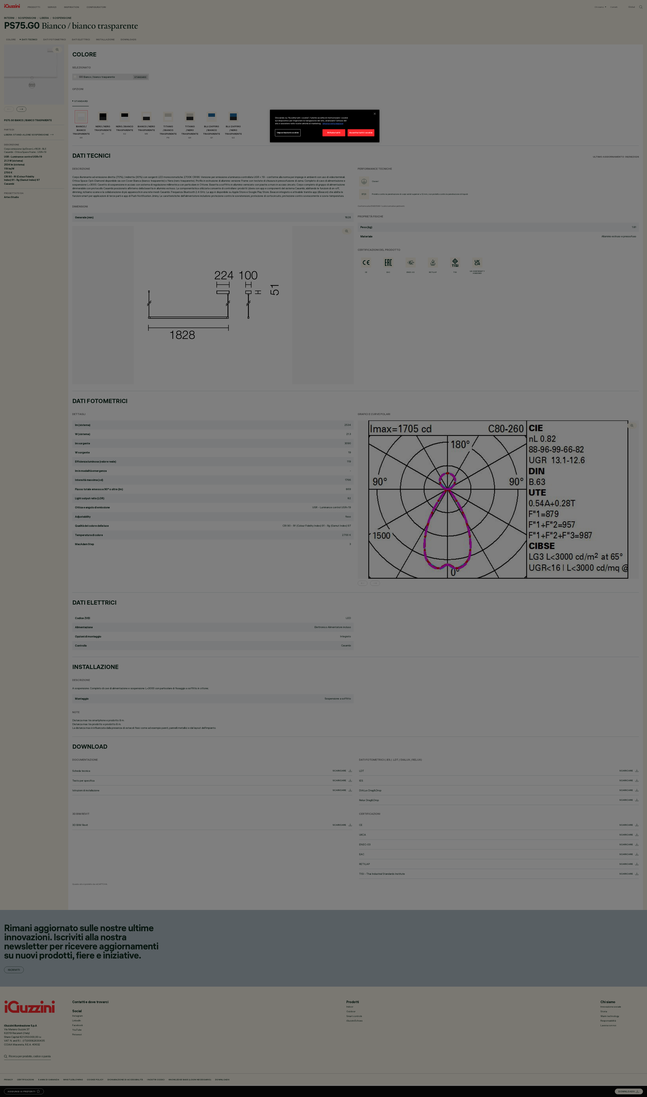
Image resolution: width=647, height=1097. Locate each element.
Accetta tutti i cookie (361, 132)
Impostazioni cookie (288, 132)
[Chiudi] (374, 113)
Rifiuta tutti (333, 132)
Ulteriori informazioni (332, 123)
